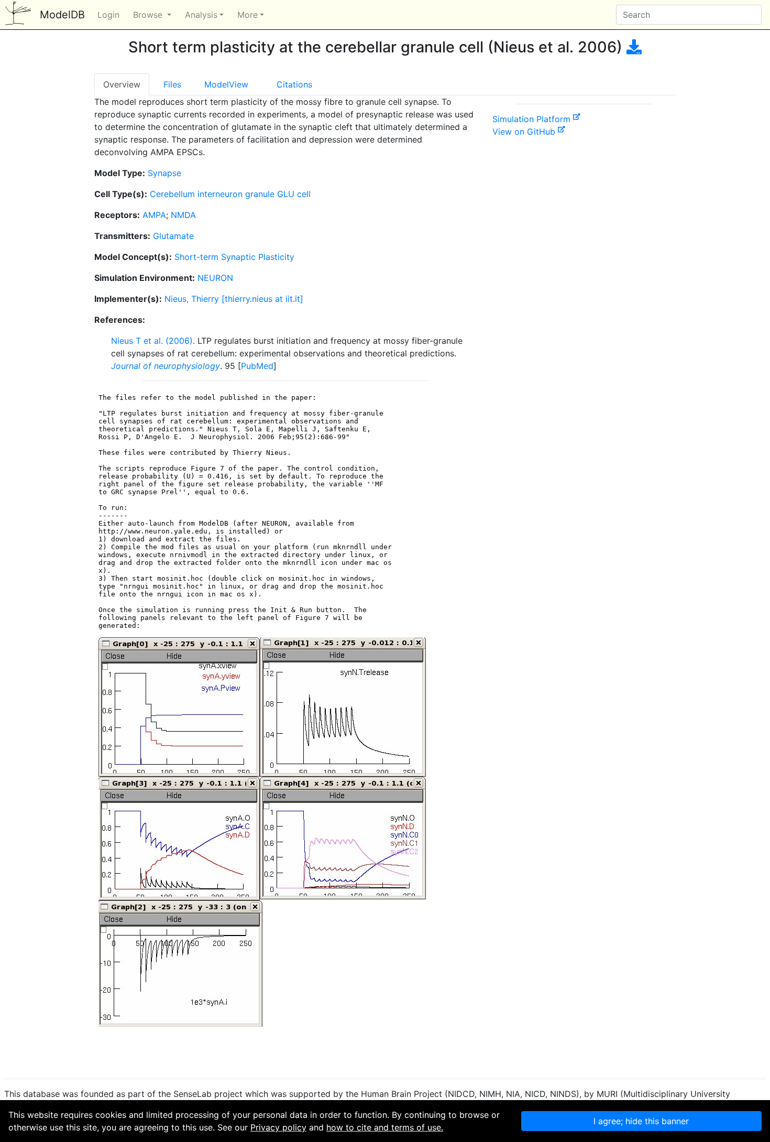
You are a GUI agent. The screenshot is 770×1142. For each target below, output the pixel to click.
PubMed (257, 366)
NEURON (215, 278)
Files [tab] (172, 84)
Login (108, 14)
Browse (149, 14)
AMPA (154, 215)
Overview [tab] (121, 84)
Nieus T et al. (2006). (153, 340)
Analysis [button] (201, 14)
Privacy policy (278, 1127)
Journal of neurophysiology (165, 366)
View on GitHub (525, 131)
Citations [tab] (294, 84)
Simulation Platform (532, 119)
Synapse (164, 173)
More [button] (247, 14)
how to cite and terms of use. (384, 1127)
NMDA (183, 215)
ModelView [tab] (226, 84)
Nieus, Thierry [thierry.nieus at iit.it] (233, 298)
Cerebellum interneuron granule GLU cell (230, 194)
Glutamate (173, 236)
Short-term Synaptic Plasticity (234, 257)
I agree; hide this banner (641, 1121)
